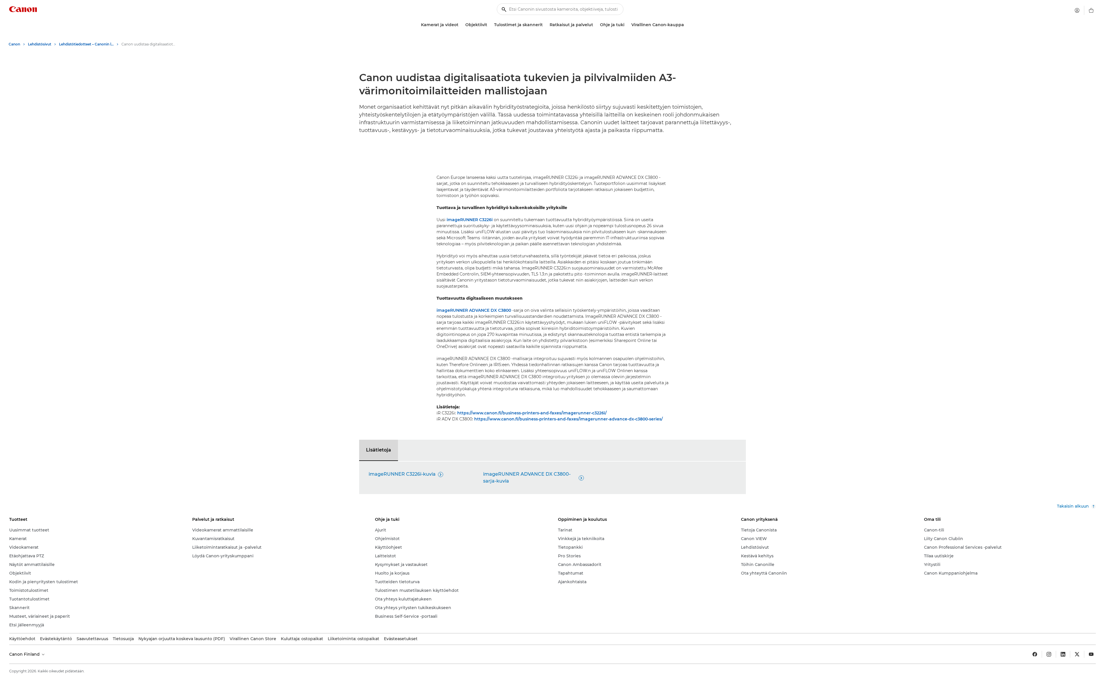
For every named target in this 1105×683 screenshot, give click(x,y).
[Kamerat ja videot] (460, 25)
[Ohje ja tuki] (626, 25)
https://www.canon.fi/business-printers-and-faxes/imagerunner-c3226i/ (532, 413)
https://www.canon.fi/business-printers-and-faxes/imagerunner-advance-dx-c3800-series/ (568, 419)
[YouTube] (1091, 654)
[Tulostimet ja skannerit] (545, 25)
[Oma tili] (1077, 10)
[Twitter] (1077, 654)
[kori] (1091, 10)
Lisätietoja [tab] (378, 450)
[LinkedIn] (1063, 654)
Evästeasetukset (401, 638)
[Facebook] (1034, 654)
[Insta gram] (1049, 654)
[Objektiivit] (489, 25)
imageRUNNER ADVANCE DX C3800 (474, 310)
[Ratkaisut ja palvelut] (595, 25)
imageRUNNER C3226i (470, 219)
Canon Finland (25, 654)
